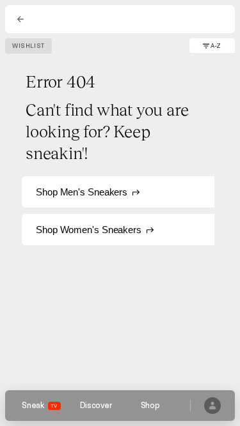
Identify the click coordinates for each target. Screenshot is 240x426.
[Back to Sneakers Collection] (20, 19)
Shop (150, 405)
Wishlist (28, 46)
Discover (96, 405)
